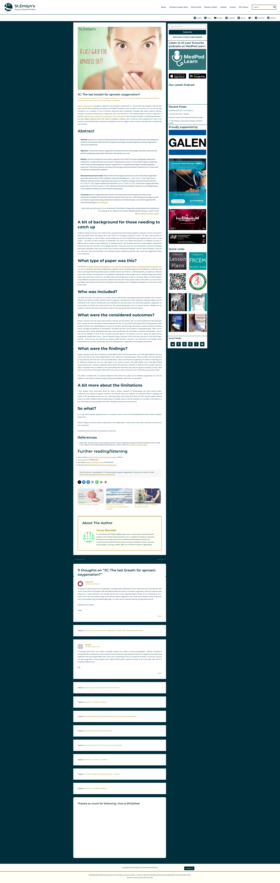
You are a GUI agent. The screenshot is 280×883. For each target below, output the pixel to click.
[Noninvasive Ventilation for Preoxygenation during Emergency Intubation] (119, 495)
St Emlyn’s (120, 875)
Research (89, 100)
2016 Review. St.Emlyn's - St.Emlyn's (96, 760)
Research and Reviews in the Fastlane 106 (98, 731)
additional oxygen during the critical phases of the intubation (103, 116)
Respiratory (97, 100)
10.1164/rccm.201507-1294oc (148, 213)
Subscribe (187, 32)
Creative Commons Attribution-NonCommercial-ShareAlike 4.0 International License (164, 875)
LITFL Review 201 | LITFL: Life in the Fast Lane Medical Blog (103, 745)
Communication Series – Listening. (179, 114)
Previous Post (79, 559)
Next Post (162, 559)
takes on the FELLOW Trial (95, 462)
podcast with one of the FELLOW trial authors (102, 457)
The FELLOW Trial (83, 460)
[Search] (274, 7)
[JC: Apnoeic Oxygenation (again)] (91, 495)
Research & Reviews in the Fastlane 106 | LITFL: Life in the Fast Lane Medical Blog (110, 716)
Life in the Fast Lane (146, 878)
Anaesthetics (114, 98)
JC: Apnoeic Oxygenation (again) (88, 504)
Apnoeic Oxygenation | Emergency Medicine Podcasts (102, 688)
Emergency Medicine (135, 98)
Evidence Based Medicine (151, 98)
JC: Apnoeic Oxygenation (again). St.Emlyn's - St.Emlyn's (102, 774)
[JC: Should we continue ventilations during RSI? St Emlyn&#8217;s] (148, 495)
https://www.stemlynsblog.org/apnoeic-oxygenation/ (97, 474)
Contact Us (189, 868)
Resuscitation (106, 100)
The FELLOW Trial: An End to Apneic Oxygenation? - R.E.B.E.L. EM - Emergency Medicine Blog (113, 631)
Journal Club (82, 100)
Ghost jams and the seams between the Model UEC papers (186, 117)
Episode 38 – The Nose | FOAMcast (95, 702)
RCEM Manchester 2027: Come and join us (181, 110)
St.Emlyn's (25, 6)
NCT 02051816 (102, 202)
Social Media (116, 100)
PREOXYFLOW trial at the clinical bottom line (102, 465)
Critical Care (123, 98)
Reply (160, 616)
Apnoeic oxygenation (85, 106)
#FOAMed (106, 98)
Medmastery (154, 867)
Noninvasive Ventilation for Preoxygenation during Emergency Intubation (117, 507)
